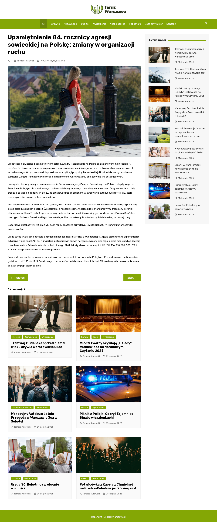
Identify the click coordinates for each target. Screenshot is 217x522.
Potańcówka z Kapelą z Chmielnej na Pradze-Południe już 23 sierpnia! (108, 486)
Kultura (84, 337)
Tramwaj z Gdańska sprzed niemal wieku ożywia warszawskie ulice (38, 345)
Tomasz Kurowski (22, 352)
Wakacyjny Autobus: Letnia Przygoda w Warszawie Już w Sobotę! (34, 417)
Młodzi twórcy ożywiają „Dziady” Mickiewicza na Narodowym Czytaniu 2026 (106, 347)
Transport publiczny (22, 407)
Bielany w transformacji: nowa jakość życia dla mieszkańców (188, 168)
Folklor (84, 478)
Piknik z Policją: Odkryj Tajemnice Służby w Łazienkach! (106, 415)
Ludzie (85, 23)
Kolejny (130, 277)
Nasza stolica (117, 23)
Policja (84, 407)
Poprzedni (19, 277)
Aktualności (70, 23)
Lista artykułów (154, 23)
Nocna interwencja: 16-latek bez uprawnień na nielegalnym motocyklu (190, 132)
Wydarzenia (99, 23)
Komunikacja (31, 337)
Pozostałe (135, 23)
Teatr (95, 337)
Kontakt (171, 23)
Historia (16, 337)
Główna (55, 23)
